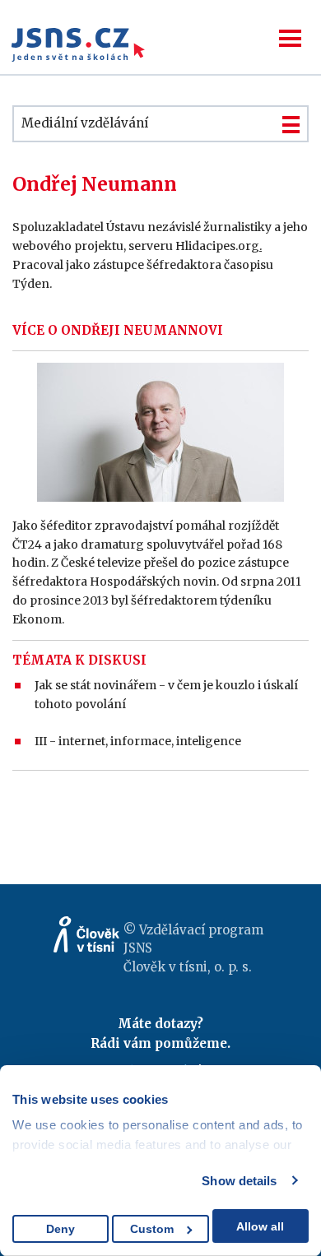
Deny (60, 1228)
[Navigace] (290, 38)
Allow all (260, 1226)
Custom (152, 1228)
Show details (239, 1181)
